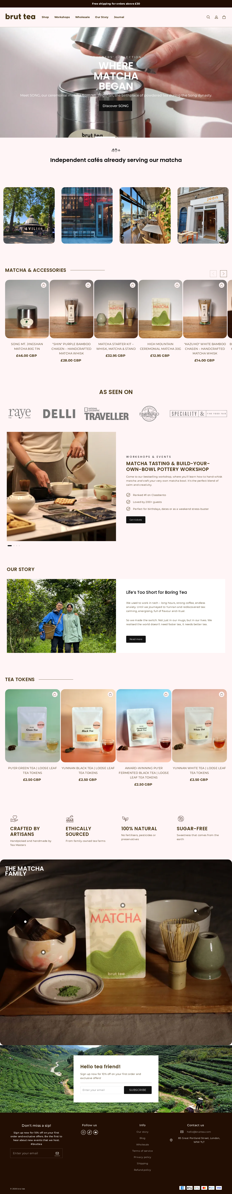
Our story (142, 1131)
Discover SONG (116, 106)
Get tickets (136, 519)
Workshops (62, 17)
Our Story (101, 17)
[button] (208, 17)
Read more (136, 639)
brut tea (21, 1189)
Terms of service (142, 1150)
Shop (45, 17)
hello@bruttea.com (199, 1131)
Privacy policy (142, 1157)
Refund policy (142, 1170)
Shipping (142, 1163)
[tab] (105, 137)
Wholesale (82, 17)
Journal (119, 17)
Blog (142, 1138)
